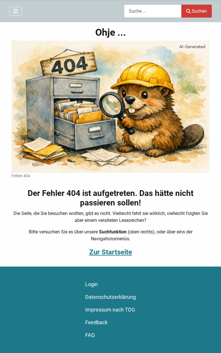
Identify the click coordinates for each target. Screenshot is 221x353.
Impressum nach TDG (110, 310)
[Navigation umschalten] (15, 11)
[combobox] (153, 11)
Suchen (199, 11)
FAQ (90, 335)
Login (91, 284)
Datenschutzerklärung (110, 297)
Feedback (96, 322)
